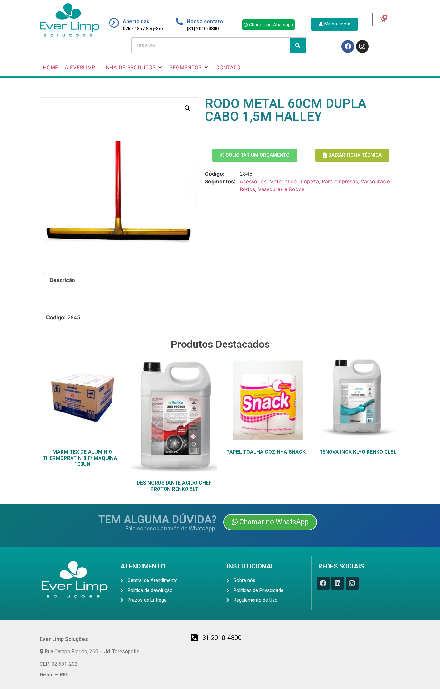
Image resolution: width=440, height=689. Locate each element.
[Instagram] (362, 46)
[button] (187, 108)
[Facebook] (347, 46)
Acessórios (253, 181)
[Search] (298, 45)
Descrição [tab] (62, 280)
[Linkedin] (337, 583)
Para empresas (340, 181)
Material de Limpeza (294, 181)
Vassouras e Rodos (281, 189)
